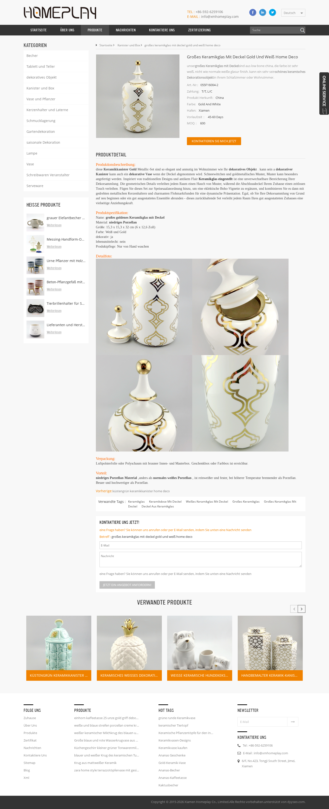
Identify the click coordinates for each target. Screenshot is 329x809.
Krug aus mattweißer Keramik (95, 763)
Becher (32, 55)
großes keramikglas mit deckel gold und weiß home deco (152, 536)
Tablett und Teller (40, 66)
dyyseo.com (296, 802)
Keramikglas (136, 501)
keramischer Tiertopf (173, 725)
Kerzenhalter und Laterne (47, 110)
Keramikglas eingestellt (215, 179)
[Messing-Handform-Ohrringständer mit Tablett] (35, 244)
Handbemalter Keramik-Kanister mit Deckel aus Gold (272, 675)
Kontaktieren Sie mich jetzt (214, 141)
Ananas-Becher (169, 770)
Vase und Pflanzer (40, 99)
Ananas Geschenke (171, 755)
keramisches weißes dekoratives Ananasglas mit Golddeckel (131, 675)
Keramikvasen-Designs (174, 740)
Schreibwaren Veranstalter (48, 175)
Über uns (67, 30)
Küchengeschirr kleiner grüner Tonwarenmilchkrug (106, 748)
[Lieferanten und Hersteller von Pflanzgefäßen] (35, 329)
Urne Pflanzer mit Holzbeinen (66, 260)
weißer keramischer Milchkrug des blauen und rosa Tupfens (106, 733)
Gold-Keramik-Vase (172, 763)
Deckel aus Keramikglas (158, 506)
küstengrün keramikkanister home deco (141, 491)
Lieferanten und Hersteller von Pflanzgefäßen (66, 325)
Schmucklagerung (40, 120)
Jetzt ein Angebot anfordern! (127, 585)
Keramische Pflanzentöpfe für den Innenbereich (186, 733)
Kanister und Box (40, 88)
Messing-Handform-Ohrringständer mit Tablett (66, 239)
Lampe (31, 153)
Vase (30, 164)
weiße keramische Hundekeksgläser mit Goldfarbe (201, 675)
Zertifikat (30, 740)
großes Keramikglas (246, 501)
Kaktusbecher (168, 785)
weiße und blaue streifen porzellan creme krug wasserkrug (106, 725)
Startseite (38, 30)
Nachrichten (126, 30)
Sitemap (29, 763)
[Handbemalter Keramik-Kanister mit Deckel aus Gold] (270, 648)
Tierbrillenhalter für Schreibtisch (66, 303)
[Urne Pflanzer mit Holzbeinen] (35, 265)
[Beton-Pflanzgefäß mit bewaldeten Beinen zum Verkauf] (35, 287)
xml (26, 777)
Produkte (95, 30)
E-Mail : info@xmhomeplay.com (265, 753)
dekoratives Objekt (41, 77)
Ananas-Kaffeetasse (172, 777)
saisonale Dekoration (43, 142)
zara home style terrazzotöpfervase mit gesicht (106, 770)
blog (27, 770)
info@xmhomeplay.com (213, 16)
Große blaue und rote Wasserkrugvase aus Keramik (106, 740)
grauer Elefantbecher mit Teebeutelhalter (66, 218)
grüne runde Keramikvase (176, 718)
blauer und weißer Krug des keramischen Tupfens (106, 755)
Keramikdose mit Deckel (165, 501)
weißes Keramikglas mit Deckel (207, 501)
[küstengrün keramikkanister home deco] (58, 648)
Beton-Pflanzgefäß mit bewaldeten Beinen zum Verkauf (66, 282)
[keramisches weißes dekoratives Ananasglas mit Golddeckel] (129, 648)
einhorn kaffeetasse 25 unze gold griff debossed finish (106, 718)
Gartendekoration (40, 131)
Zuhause (30, 718)
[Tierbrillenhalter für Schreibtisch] (35, 308)
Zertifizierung (199, 30)
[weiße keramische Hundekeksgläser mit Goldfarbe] (199, 648)
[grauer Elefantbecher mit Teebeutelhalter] (35, 222)
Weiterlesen (54, 225)
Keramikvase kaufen (172, 748)
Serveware (34, 185)
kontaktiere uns (162, 30)
